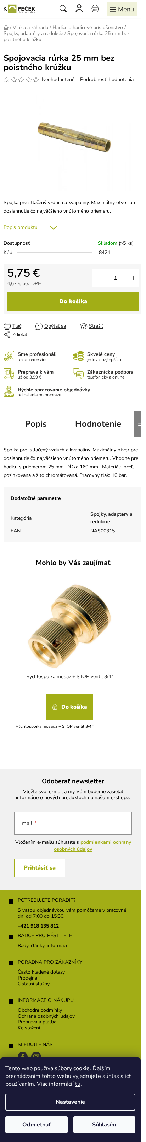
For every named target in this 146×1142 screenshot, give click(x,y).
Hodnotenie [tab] (98, 423)
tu (77, 1084)
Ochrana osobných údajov (46, 1017)
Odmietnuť (36, 1125)
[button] (69, 709)
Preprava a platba (37, 1022)
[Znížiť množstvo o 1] (97, 278)
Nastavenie (70, 1102)
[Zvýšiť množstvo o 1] (133, 278)
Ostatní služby (34, 984)
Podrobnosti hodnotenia (107, 79)
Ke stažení (29, 1028)
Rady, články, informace (43, 946)
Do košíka (73, 301)
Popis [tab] (36, 423)
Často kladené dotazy (41, 972)
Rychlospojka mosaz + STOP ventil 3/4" (69, 676)
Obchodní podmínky (40, 1011)
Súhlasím (104, 1125)
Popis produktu (21, 227)
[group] (70, 661)
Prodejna (27, 978)
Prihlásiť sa (40, 868)
